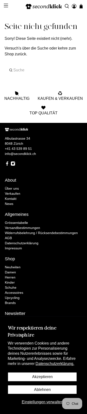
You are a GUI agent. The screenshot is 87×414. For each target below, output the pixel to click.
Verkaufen (12, 193)
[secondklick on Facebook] (7, 165)
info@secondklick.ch (20, 154)
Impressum (13, 248)
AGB (8, 238)
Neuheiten (13, 267)
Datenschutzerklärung (21, 243)
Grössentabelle (16, 223)
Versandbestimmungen (22, 228)
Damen (10, 272)
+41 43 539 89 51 (18, 149)
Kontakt (10, 199)
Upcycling (12, 298)
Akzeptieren (42, 377)
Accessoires (14, 293)
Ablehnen (42, 390)
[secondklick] (43, 6)
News (9, 204)
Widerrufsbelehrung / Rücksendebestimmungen (41, 233)
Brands (10, 303)
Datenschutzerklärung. (55, 364)
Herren (10, 277)
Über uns (12, 188)
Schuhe (10, 287)
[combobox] (43, 70)
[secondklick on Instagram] (13, 165)
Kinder (10, 282)
